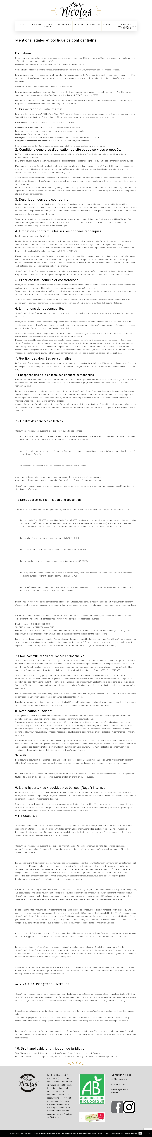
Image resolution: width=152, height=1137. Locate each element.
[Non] (149, 1133)
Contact (108, 25)
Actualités (94, 25)
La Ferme (36, 25)
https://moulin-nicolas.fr (47, 64)
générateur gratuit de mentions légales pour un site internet (79, 146)
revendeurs (65, 25)
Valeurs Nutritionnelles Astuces (126, 26)
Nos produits (50, 25)
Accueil (22, 25)
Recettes (79, 25)
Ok (140, 1133)
